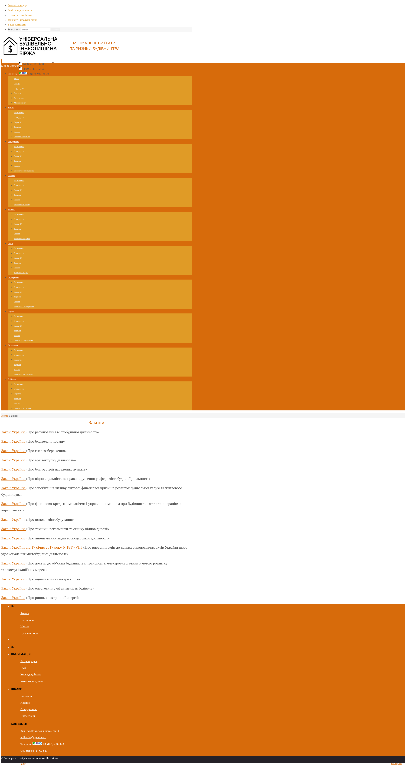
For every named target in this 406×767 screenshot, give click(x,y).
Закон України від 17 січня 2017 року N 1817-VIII (42, 547)
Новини (25, 702)
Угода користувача (31, 681)
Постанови (27, 620)
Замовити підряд (18, 5)
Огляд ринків (28, 709)
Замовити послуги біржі (22, 19)
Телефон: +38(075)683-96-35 (42, 744)
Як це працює (28, 661)
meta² (23, 764)
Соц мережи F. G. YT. (33, 750)
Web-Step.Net (396, 764)
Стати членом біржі (20, 14)
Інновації (26, 696)
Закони (24, 613)
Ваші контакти (17, 24)
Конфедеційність (30, 674)
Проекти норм (29, 633)
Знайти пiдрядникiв (20, 10)
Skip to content (10, 65)
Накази (24, 626)
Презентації (27, 715)
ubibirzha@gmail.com (33, 737)
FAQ (23, 668)
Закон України (13, 432)
